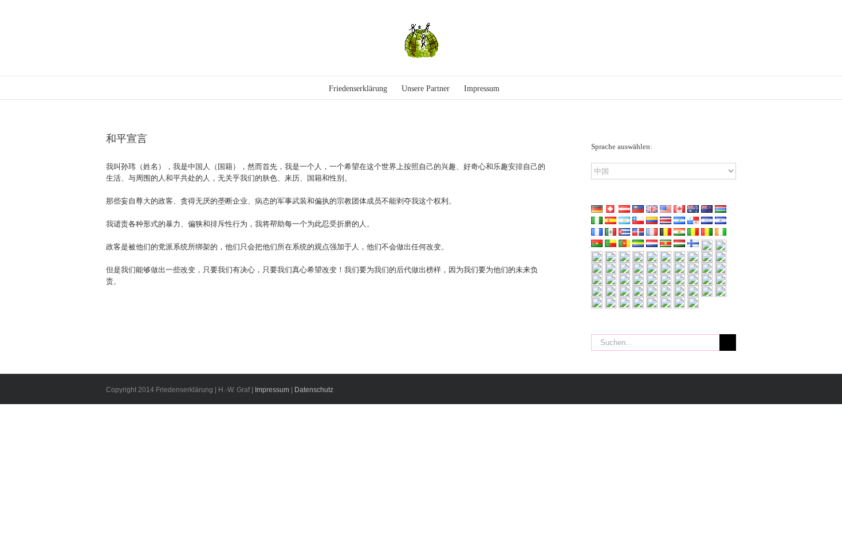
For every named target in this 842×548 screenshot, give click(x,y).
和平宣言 (126, 138)
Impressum (272, 390)
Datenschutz (313, 390)
